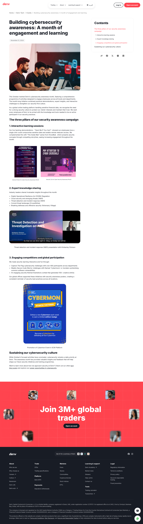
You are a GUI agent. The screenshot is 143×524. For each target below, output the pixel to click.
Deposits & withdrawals (42, 489)
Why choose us (14, 471)
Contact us (88, 481)
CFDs (36, 467)
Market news (89, 471)
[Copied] (101, 55)
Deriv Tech (20, 13)
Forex (61, 467)
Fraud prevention (115, 483)
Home (11, 13)
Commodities (64, 474)
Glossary (88, 474)
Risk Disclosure (49, 518)
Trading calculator (91, 490)
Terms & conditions (116, 471)
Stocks (62, 471)
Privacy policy (114, 474)
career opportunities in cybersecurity (43, 368)
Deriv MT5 (38, 480)
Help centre (89, 478)
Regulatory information (117, 467)
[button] (54, 5)
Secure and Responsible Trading (68, 518)
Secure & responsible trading (117, 479)
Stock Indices (64, 481)
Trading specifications (42, 471)
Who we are (13, 467)
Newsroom (12, 481)
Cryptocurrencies (65, 478)
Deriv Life (12, 485)
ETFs (61, 485)
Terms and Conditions (37, 518)
